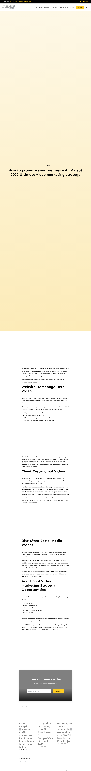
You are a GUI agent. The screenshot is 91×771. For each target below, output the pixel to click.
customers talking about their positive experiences (36, 481)
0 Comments (28, 749)
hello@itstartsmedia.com (24, 1)
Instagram (39, 500)
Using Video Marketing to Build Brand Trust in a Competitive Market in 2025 (43, 714)
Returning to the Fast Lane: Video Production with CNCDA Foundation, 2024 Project (62, 714)
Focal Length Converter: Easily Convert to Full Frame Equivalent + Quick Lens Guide (25, 714)
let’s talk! (61, 629)
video (60, 407)
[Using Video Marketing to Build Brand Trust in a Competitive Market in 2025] (45, 714)
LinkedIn (44, 500)
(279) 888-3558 (13, 1)
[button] (86, 7)
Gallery (28, 714)
